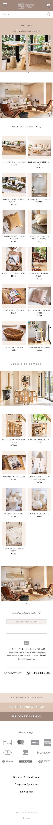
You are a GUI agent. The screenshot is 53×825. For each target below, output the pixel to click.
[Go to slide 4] (28, 603)
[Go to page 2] (26, 72)
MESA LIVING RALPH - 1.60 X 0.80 (13, 162)
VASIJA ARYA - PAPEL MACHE (39, 514)
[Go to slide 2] (24, 603)
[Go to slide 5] (30, 603)
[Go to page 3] (28, 72)
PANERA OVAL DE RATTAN (13, 347)
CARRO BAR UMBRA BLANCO (39, 347)
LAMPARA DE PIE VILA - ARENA (39, 199)
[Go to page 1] (24, 72)
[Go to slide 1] (22, 603)
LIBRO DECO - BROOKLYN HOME (13, 273)
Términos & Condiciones (26, 777)
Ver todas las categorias (26, 697)
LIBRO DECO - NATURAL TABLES (13, 477)
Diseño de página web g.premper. (26, 812)
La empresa (26, 791)
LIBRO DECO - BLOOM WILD (14, 310)
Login (28, 818)
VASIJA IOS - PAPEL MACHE (13, 514)
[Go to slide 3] (26, 603)
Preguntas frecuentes (26, 784)
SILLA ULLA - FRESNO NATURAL (39, 440)
